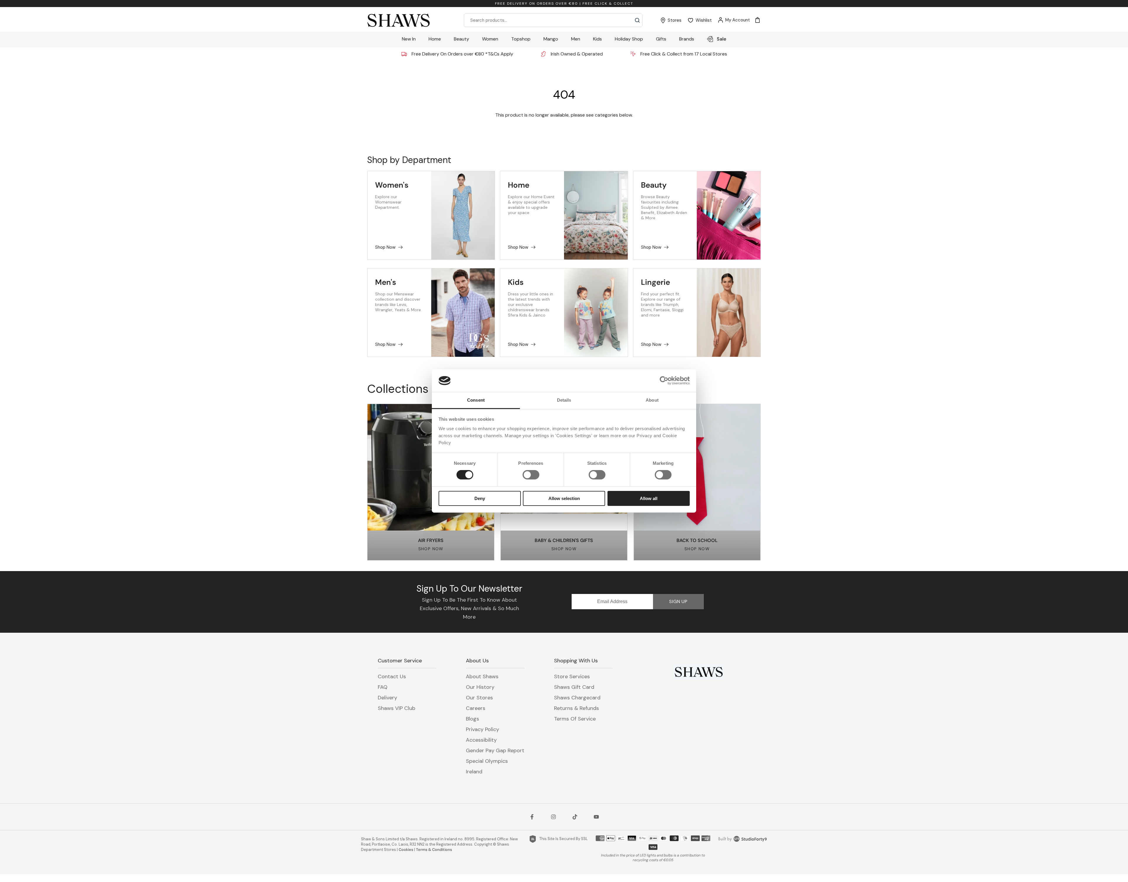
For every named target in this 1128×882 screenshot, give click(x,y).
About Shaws (482, 676)
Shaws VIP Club (396, 708)
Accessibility (481, 739)
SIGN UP (678, 601)
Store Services (572, 676)
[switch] (531, 474)
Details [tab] (564, 400)
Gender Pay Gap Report (495, 750)
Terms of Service (575, 718)
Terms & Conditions (434, 849)
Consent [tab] (476, 400)
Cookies (406, 849)
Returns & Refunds (576, 708)
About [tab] (652, 400)
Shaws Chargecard (577, 697)
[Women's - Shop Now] (463, 215)
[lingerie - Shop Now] (729, 312)
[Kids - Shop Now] (596, 312)
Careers (475, 708)
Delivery (387, 697)
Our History (480, 687)
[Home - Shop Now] (596, 215)
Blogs (472, 718)
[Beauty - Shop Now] (729, 215)
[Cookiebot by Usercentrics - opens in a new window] (664, 380)
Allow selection (564, 498)
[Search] (637, 20)
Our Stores (479, 697)
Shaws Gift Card (574, 687)
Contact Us (392, 676)
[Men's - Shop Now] (463, 312)
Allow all (648, 498)
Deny (479, 498)
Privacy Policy (482, 729)
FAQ (382, 687)
